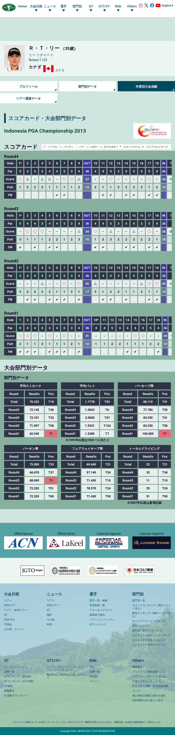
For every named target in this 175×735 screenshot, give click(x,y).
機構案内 (137, 666)
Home (22, 6)
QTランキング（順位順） (18, 676)
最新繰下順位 (97, 614)
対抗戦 (93, 676)
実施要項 (9, 690)
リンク (136, 690)
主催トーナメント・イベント (149, 681)
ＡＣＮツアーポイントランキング (151, 635)
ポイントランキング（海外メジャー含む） (151, 607)
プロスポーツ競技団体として (149, 671)
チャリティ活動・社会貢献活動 (150, 686)
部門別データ (87, 86)
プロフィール (28, 86)
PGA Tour (9, 619)
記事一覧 (9, 671)
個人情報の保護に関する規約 (149, 695)
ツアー (8, 600)
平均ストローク (141, 625)
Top (92, 666)
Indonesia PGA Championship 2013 (45, 131)
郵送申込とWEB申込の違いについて (66, 676)
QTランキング (98, 624)
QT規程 (8, 686)
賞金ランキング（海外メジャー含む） (151, 615)
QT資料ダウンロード (16, 695)
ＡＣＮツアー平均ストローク (149, 644)
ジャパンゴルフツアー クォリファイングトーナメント (65, 668)
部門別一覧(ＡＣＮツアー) (147, 630)
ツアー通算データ (28, 98)
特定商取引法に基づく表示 (147, 700)
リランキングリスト (101, 610)
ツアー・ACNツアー (15, 610)
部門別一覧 (138, 600)
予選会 (8, 624)
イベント (95, 681)
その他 (51, 619)
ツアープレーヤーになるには (149, 676)
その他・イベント (14, 629)
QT (5, 614)
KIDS (49, 624)
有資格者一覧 (97, 605)
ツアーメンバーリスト (102, 619)
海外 (49, 614)
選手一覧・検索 (98, 600)
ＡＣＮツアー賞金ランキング (149, 640)
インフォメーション (15, 666)
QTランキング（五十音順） (20, 681)
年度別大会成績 (146, 86)
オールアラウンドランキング (149, 621)
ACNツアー (10, 605)
